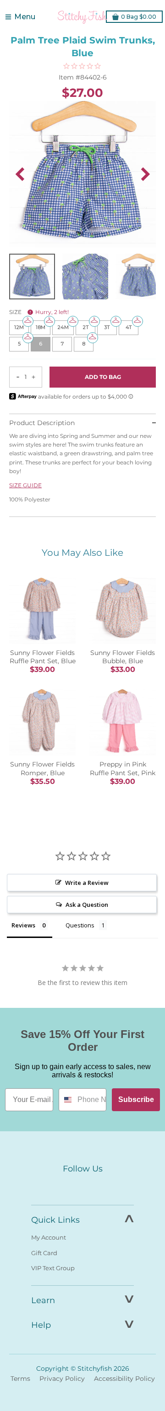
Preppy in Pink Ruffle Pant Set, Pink (122, 768)
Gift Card (44, 1253)
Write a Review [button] (87, 883)
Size (39, 312)
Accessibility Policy (124, 1378)
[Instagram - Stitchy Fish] (82, 1186)
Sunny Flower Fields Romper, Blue (42, 768)
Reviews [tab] (23, 925)
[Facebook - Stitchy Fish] (63, 1186)
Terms (20, 1378)
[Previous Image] (19, 174)
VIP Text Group (53, 1268)
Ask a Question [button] (87, 904)
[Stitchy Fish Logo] (82, 17)
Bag (138, 16)
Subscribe (136, 1099)
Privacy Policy (62, 1378)
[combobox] (66, 1100)
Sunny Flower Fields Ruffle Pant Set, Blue (43, 657)
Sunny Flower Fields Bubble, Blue (122, 657)
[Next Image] (145, 174)
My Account (48, 1237)
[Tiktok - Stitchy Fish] (102, 1186)
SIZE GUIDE (25, 485)
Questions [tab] (80, 925)
